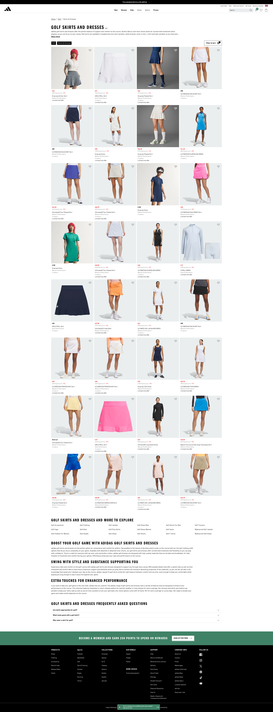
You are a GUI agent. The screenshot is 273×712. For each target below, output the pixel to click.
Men (116, 10)
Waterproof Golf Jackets (204, 529)
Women (124, 10)
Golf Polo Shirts (114, 529)
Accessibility (163, 707)
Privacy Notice (137, 707)
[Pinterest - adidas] (210, 672)
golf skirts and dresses (65, 548)
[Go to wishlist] (261, 10)
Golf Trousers (200, 525)
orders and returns (238, 6)
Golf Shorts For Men (173, 525)
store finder (224, 6)
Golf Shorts (141, 534)
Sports (147, 10)
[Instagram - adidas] (210, 661)
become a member (258, 6)
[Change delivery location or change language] (266, 6)
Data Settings (121, 707)
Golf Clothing (85, 525)
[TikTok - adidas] (210, 678)
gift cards (248, 6)
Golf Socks (170, 529)
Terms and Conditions (150, 707)
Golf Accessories (57, 525)
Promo (156, 10)
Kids (132, 10)
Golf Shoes (113, 534)
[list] (127, 43)
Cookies (129, 707)
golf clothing (184, 548)
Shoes (139, 10)
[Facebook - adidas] (210, 655)
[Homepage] (7, 9)
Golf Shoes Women (144, 529)
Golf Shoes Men (143, 525)
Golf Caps (54, 529)
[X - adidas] (210, 666)
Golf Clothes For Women (60, 534)
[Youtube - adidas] (210, 684)
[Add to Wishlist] (90, 51)
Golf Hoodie (84, 534)
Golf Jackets (113, 525)
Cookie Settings (111, 707)
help (230, 6)
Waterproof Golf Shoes (203, 534)
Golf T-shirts (170, 534)
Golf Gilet (83, 529)
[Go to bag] (266, 10)
